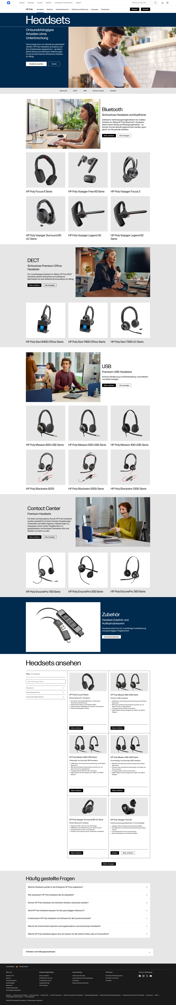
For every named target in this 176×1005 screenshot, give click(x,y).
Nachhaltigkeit (10, 983)
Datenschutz (44, 995)
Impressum (149, 995)
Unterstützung (77, 972)
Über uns (9, 972)
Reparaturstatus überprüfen (80, 983)
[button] (88, 952)
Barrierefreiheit (34, 995)
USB (84, 91)
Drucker (40, 3)
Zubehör (48, 3)
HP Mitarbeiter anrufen (45, 978)
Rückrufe (8, 995)
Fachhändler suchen (45, 980)
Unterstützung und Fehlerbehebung (82, 978)
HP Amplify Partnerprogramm (114, 975)
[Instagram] (143, 976)
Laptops (22, 3)
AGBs (156, 995)
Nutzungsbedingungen (91, 995)
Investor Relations (11, 980)
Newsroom (9, 985)
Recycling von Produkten (20, 995)
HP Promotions (43, 985)
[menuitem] (22, 2)
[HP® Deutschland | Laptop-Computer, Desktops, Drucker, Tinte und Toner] (8, 2)
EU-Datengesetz (29, 996)
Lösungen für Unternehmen (64, 3)
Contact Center (98, 91)
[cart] (162, 2)
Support (78, 3)
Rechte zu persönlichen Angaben (73, 995)
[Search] (155, 3)
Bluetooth (63, 91)
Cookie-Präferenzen (56, 995)
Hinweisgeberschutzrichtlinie (14, 996)
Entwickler (109, 980)
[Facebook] (140, 976)
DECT (75, 91)
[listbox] (45, 688)
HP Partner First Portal (112, 978)
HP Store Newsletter (12, 988)
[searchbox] (143, 3)
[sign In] (167, 2)
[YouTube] (151, 976)
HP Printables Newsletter (13, 990)
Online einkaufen (44, 975)
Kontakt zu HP (10, 975)
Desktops (31, 3)
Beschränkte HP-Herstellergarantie (110, 995)
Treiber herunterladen (78, 975)
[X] (147, 976)
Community (75, 980)
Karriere (8, 978)
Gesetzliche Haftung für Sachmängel (133, 995)
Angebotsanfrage (44, 983)
